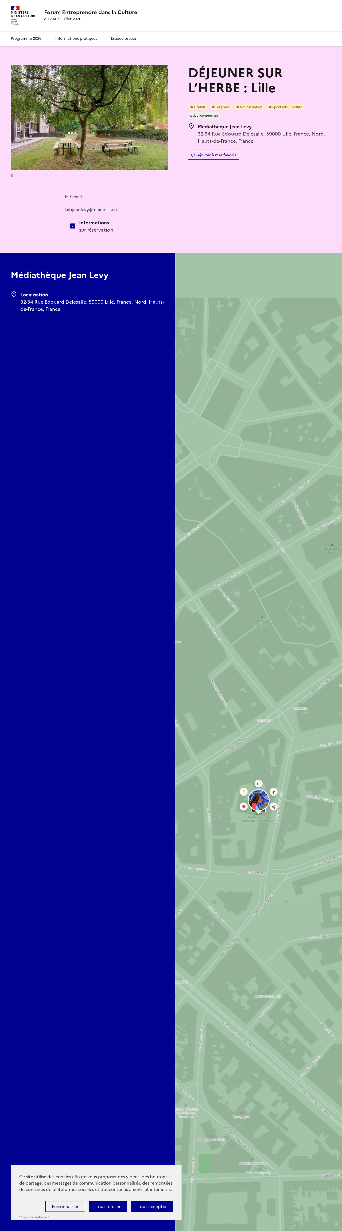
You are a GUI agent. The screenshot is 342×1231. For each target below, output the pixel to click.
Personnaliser (65, 1206)
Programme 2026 (26, 38)
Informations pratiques (76, 38)
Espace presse (123, 38)
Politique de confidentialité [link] (33, 1217)
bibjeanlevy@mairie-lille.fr (91, 209)
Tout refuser (108, 1206)
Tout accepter (152, 1206)
